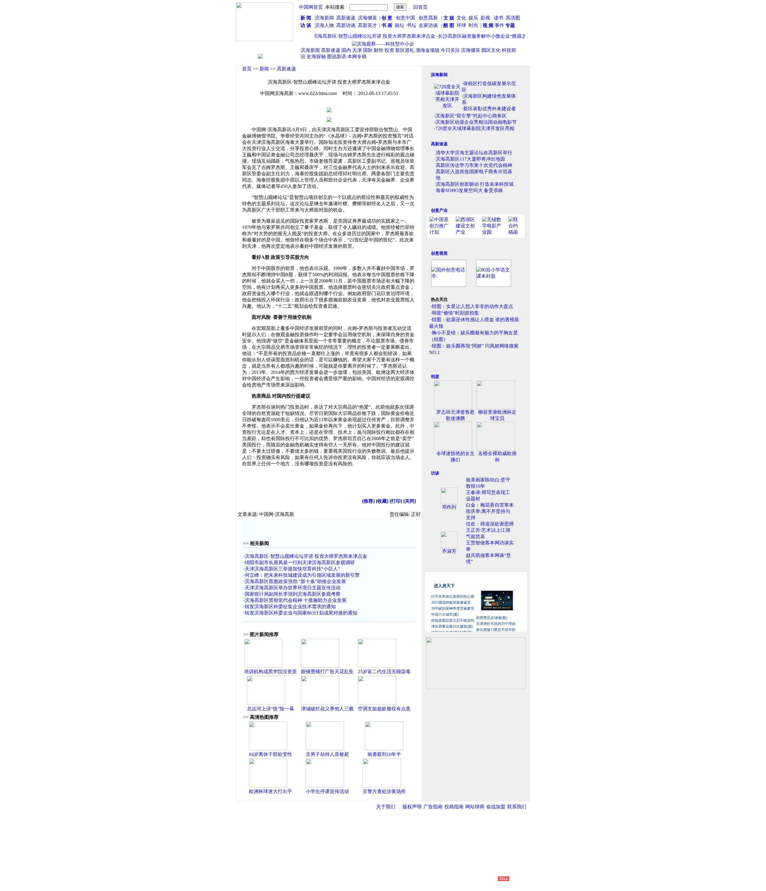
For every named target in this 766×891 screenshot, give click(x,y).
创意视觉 (439, 253)
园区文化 (491, 50)
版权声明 (412, 806)
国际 (368, 50)
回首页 (420, 7)
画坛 (399, 25)
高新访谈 (346, 25)
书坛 (411, 25)
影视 (486, 17)
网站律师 (474, 806)
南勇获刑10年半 (384, 754)
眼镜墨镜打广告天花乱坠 (327, 671)
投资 (389, 50)
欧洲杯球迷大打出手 (270, 791)
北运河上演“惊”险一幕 (270, 708)
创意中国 (405, 17)
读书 (498, 17)
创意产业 (439, 210)
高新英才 (368, 25)
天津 (357, 50)
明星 (435, 376)
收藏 (382, 501)
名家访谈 (428, 25)
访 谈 (305, 25)
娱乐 (473, 17)
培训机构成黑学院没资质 (270, 671)
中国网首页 (311, 7)
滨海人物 (324, 25)
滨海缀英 (367, 17)
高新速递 (345, 17)
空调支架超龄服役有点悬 (384, 708)
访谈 (435, 473)
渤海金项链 (428, 50)
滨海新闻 (324, 17)
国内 (346, 50)
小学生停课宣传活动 (327, 791)
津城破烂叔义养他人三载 (327, 708)
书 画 (387, 25)
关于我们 (385, 806)
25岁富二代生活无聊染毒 (384, 671)
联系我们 (516, 806)
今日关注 (450, 50)
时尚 (473, 25)
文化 (460, 17)
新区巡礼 (404, 50)
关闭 (409, 501)
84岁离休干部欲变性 (270, 754)
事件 (498, 25)
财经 (378, 50)
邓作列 (449, 507)
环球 (461, 25)
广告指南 (433, 806)
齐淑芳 (449, 551)
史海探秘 (316, 56)
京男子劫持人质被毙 (327, 754)
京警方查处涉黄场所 (384, 791)
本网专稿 (357, 56)
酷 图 (448, 25)
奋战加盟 (495, 806)
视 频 (488, 25)
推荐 (368, 501)
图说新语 (336, 56)
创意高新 (429, 17)
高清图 (513, 17)
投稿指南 (453, 806)
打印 (396, 501)
